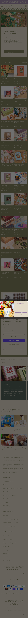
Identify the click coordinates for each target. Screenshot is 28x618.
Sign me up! (21, 312)
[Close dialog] (27, 301)
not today (21, 314)
